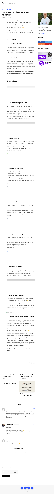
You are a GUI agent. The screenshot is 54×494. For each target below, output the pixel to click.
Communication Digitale (7, 9)
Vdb (7, 408)
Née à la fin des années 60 (12, 61)
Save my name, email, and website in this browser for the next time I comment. (16, 467)
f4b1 (7, 440)
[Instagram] (28, 488)
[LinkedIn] (3, 29)
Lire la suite (43, 33)
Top (27, 491)
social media (14, 361)
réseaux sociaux (6, 361)
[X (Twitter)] (25, 488)
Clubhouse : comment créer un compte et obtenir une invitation (26, 395)
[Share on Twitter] (3, 26)
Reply (34, 408)
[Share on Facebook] (3, 24)
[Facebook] (22, 488)
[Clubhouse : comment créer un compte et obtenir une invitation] (27, 386)
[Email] (3, 32)
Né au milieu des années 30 (13, 47)
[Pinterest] (34, 363)
